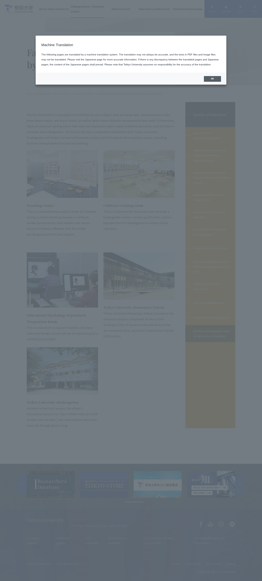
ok (212, 78)
